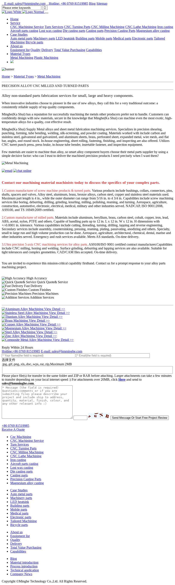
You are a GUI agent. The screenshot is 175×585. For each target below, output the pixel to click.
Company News (21, 574)
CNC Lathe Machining (140, 27)
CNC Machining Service (27, 27)
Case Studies (19, 490)
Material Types (24, 76)
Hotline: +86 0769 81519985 (67, 3)
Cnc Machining (20, 437)
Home (14, 19)
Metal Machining (21, 57)
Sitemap (101, 3)
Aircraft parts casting (24, 30)
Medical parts (122, 38)
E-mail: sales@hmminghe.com (23, 3)
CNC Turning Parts (77, 27)
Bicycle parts (34, 42)
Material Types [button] (20, 54)
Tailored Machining (23, 521)
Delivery (47, 50)
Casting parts (95, 30)
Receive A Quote (13, 429)
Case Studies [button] (19, 34)
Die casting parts (74, 30)
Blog (92, 3)
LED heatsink (65, 38)
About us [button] (16, 46)
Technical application (24, 570)
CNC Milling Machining (107, 27)
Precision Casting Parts (119, 30)
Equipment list (20, 50)
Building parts (85, 38)
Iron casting (165, 27)
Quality (36, 50)
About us (16, 532)
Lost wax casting (50, 30)
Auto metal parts (21, 38)
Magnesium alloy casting (153, 30)
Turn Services (54, 27)
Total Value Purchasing (69, 50)
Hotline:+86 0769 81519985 (21, 351)
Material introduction (24, 562)
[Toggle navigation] (46, 13)
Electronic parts (142, 38)
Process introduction (24, 566)
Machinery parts (44, 38)
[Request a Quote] (12, 62)
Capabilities (94, 50)
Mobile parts (103, 38)
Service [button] (15, 23)
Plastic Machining (46, 57)
